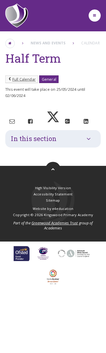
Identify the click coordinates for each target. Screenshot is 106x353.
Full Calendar (24, 79)
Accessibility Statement (53, 194)
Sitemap (53, 200)
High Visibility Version (53, 188)
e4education (62, 208)
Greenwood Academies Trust (55, 223)
